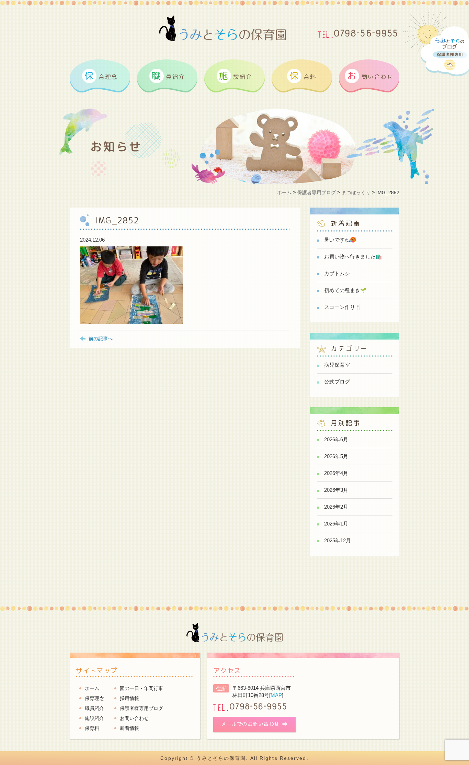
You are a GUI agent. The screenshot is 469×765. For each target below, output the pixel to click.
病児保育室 (337, 365)
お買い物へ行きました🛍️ (353, 256)
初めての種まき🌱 (345, 290)
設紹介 (235, 75)
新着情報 (129, 728)
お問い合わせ (134, 718)
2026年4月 (336, 473)
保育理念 (94, 698)
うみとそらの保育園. (222, 758)
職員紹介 (94, 708)
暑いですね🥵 (340, 240)
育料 (302, 75)
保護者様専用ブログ (141, 708)
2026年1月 (336, 523)
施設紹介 (94, 718)
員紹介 (168, 75)
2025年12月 (337, 540)
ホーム (92, 688)
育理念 (101, 75)
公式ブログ (337, 382)
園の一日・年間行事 (141, 688)
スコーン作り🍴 (343, 307)
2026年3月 (336, 490)
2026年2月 (336, 507)
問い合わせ (370, 75)
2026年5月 (336, 456)
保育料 (92, 728)
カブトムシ (337, 273)
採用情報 (129, 698)
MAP (276, 695)
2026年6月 (336, 439)
